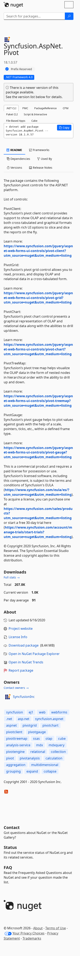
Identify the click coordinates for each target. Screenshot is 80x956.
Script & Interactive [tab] (35, 114)
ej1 (31, 712)
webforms (59, 712)
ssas (36, 738)
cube (62, 738)
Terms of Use (55, 928)
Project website (21, 628)
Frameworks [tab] (40, 150)
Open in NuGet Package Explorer (34, 653)
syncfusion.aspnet (49, 719)
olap (49, 738)
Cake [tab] (34, 121)
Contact (12, 827)
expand (32, 771)
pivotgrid (30, 725)
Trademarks (32, 938)
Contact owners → (16, 688)
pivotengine (15, 751)
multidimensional (44, 765)
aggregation (15, 765)
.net (9, 719)
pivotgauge (37, 732)
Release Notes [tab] (42, 167)
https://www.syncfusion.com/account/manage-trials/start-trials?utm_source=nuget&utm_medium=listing (38, 532)
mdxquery (56, 745)
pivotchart (50, 725)
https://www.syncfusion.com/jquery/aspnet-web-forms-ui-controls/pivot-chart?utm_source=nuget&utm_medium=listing (38, 349)
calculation (54, 758)
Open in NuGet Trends (26, 662)
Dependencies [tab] (20, 159)
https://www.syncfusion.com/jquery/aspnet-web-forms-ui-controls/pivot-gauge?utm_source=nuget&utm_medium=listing (38, 452)
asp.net (23, 719)
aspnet (11, 725)
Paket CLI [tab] (12, 114)
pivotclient (14, 732)
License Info (18, 637)
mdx (39, 745)
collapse (50, 771)
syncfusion (14, 712)
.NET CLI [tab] (11, 108)
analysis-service (18, 745)
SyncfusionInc (24, 696)
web (42, 712)
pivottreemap (16, 738)
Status (10, 847)
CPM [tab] (66, 108)
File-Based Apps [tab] (15, 121)
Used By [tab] (46, 159)
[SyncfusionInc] (7, 696)
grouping (13, 771)
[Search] (69, 16)
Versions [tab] (16, 167)
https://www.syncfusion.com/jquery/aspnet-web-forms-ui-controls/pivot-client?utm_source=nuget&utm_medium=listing (38, 251)
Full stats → (12, 577)
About (38, 928)
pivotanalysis (30, 758)
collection (58, 751)
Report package (21, 670)
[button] (64, 128)
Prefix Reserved (21, 69)
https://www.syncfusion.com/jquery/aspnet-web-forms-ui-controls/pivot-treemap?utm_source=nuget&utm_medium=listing (38, 401)
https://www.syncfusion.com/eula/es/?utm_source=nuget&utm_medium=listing (38, 492)
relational (37, 751)
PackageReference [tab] (45, 108)
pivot (10, 758)
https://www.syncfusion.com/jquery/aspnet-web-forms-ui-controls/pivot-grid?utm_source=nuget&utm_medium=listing (38, 298)
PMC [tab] (25, 108)
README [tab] (16, 150)
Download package (24, 645)
